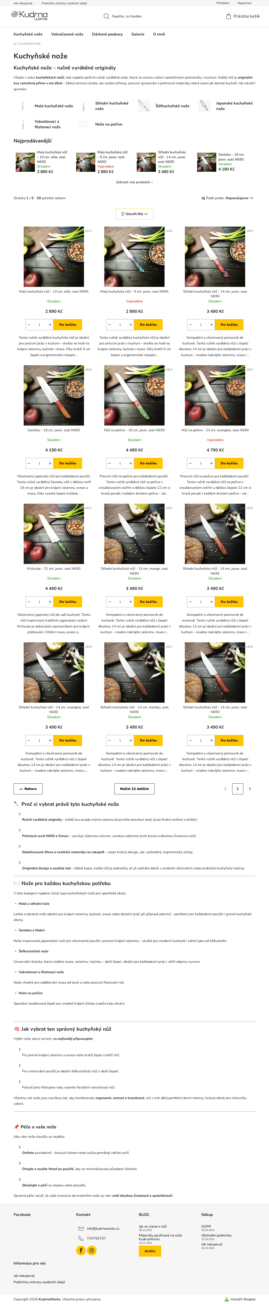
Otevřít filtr (134, 214)
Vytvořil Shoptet (243, 1299)
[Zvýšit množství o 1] (50, 324)
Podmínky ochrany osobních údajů (64, 3)
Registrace (244, 3)
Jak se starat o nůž (153, 1227)
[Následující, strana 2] (237, 788)
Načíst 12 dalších (134, 789)
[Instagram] (92, 1250)
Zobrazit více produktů (133, 182)
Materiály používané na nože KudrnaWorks (160, 1237)
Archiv (150, 1251)
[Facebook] (81, 1250)
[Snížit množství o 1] (29, 324)
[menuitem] (28, 34)
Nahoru (30, 789)
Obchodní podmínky (216, 1236)
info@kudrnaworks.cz (103, 1228)
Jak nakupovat (23, 3)
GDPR (206, 1227)
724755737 (96, 1238)
